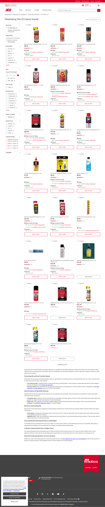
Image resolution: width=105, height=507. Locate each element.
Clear (9, 87)
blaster (10, 53)
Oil (9, 128)
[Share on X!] (47, 494)
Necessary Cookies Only (14, 497)
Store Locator (97, 1)
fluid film (10, 60)
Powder (10, 130)
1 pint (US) (11, 98)
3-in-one (10, 49)
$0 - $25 (10, 78)
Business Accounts (85, 1)
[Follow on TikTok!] (63, 494)
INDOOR (10, 117)
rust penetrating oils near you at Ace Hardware (74, 438)
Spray (9, 133)
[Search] (98, 10)
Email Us (71, 504)
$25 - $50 (10, 80)
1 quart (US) (11, 100)
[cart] (99, 5)
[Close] (26, 479)
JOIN (30, 480)
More (8, 65)
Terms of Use (28, 499)
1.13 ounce (11, 103)
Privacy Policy (37, 499)
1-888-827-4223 (64, 504)
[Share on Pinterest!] (53, 494)
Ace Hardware (8, 14)
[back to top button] (102, 450)
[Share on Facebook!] (37, 494)
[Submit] (18, 75)
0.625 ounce (11, 94)
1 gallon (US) (11, 96)
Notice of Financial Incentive (12, 489)
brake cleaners (38, 388)
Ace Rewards (77, 1)
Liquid (9, 126)
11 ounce (10, 105)
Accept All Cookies (14, 493)
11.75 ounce (11, 107)
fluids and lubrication (47, 385)
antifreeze (29, 403)
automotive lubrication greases (42, 403)
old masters (11, 62)
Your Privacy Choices (72, 499)
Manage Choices (14, 501)
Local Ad (92, 1)
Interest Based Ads (47, 499)
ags (9, 51)
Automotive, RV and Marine (20, 14)
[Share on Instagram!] (42, 494)
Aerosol (10, 123)
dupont (10, 58)
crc (9, 55)
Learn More (88, 467)
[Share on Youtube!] (58, 494)
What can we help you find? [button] (65, 10)
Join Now (94, 467)
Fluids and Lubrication (33, 14)
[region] (14, 491)
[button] (79, 10)
